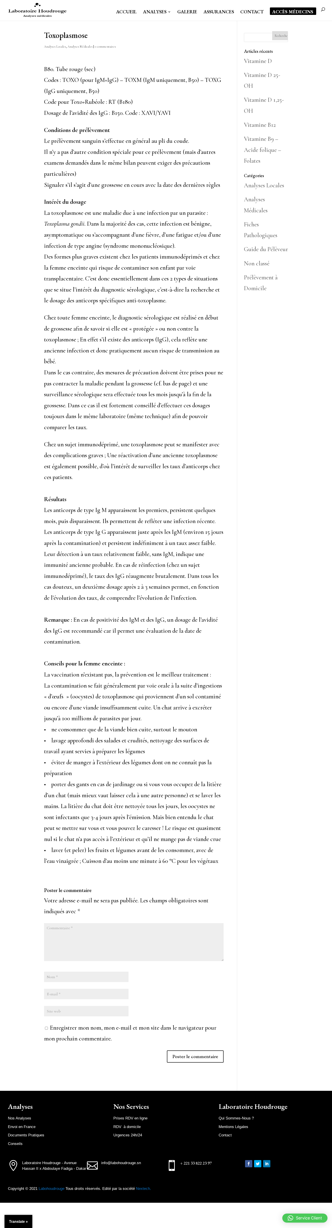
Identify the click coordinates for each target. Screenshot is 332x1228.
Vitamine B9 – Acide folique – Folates (262, 150)
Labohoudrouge (52, 1188)
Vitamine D (258, 61)
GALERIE (187, 12)
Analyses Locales (55, 47)
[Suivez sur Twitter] (257, 1163)
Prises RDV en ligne (130, 1118)
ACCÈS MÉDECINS (292, 12)
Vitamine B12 (260, 125)
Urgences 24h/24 (127, 1135)
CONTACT (252, 12)
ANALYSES (154, 12)
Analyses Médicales (80, 47)
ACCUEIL (126, 12)
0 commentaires (105, 47)
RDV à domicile (127, 1127)
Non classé (256, 263)
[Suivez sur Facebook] (248, 1163)
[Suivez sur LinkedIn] (266, 1163)
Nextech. (143, 1188)
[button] (304, 1218)
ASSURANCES (218, 12)
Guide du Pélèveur (266, 249)
